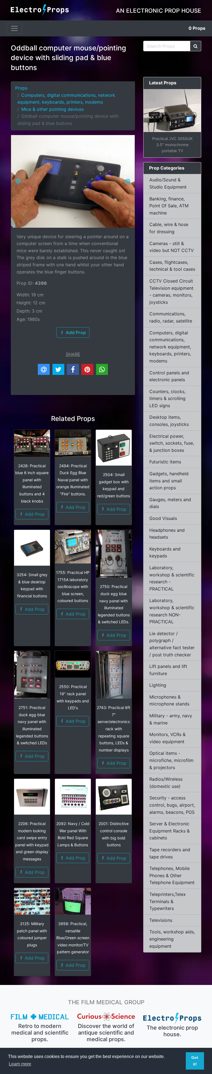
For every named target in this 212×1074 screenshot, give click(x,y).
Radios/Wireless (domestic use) (165, 782)
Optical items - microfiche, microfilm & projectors (171, 760)
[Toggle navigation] (14, 28)
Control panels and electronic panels (169, 376)
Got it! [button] (194, 1060)
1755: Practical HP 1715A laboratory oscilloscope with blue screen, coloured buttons (72, 586)
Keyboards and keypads (165, 552)
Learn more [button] (20, 1064)
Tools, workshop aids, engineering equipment (172, 939)
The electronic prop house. (172, 1031)
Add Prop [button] (34, 514)
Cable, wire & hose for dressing (168, 228)
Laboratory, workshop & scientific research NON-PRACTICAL (171, 611)
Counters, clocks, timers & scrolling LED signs (167, 398)
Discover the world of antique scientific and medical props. (106, 1033)
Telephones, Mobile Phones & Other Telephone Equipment (172, 875)
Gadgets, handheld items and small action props (169, 480)
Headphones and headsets (167, 533)
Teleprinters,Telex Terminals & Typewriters (167, 901)
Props (197, 28)
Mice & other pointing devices (52, 109)
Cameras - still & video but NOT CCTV (171, 247)
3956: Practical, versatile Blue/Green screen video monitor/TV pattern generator (72, 937)
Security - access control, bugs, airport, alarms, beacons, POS (172, 805)
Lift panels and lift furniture (168, 670)
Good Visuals (163, 518)
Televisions (160, 920)
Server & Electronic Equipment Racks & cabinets (169, 831)
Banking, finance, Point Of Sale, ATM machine (169, 206)
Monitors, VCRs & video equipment (167, 738)
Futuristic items (165, 461)
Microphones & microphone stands (169, 700)
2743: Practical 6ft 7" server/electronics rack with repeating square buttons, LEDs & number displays (113, 728)
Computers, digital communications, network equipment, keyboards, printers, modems (170, 347)
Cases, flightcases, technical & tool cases (172, 265)
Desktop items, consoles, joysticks (169, 420)
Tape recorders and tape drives (169, 853)
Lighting (157, 685)
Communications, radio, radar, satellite (170, 317)
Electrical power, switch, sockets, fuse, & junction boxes (171, 443)
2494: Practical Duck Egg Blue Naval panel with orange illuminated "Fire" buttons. (72, 479)
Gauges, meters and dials (170, 503)
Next (128, 181)
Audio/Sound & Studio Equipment (168, 183)
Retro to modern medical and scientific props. (39, 1033)
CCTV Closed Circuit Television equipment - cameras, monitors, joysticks (171, 291)
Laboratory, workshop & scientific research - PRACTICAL (171, 578)
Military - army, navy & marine (170, 719)
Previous (18, 181)
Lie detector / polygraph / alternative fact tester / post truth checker (172, 644)
